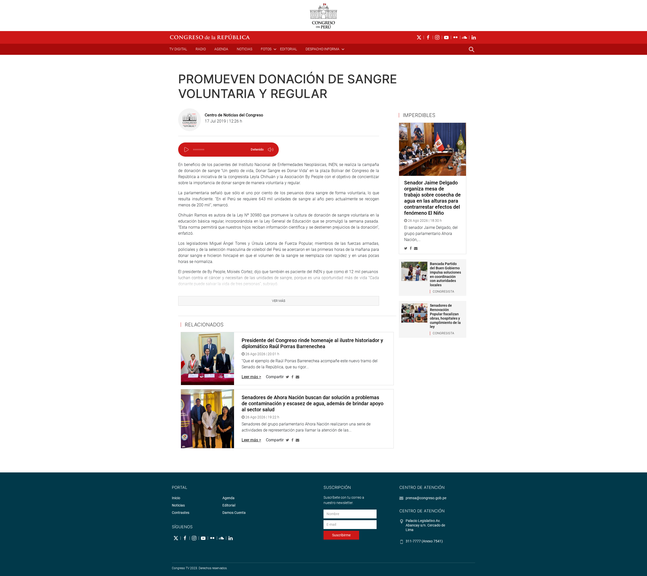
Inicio (176, 498)
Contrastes (180, 513)
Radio (201, 49)
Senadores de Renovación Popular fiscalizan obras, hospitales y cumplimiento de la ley (445, 316)
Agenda (221, 49)
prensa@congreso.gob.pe (426, 498)
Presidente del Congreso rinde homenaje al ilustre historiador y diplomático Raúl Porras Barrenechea (312, 343)
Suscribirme (341, 535)
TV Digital (178, 49)
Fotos (266, 49)
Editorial (288, 49)
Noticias (244, 49)
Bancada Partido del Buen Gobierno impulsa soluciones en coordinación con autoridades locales (445, 274)
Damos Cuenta (234, 513)
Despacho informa (322, 49)
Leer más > (251, 376)
